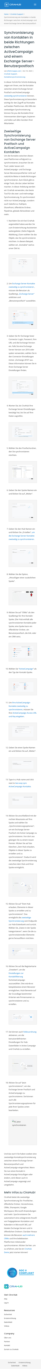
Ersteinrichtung (10, 1318)
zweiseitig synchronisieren (15, 96)
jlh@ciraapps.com (14, 71)
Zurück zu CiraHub (11, 1349)
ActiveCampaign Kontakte (20, 786)
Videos (6, 1326)
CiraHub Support (16, 14)
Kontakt (7, 1345)
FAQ (5, 1299)
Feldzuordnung (29, 1032)
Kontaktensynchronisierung (14, 77)
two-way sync (21, 783)
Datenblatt (8, 1322)
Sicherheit (8, 1314)
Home (6, 14)
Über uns (7, 1338)
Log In (6, 1303)
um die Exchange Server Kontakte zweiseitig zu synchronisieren (22, 535)
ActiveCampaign (26, 669)
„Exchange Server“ (26, 294)
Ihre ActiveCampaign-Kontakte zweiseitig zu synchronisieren (20, 706)
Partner (7, 1341)
